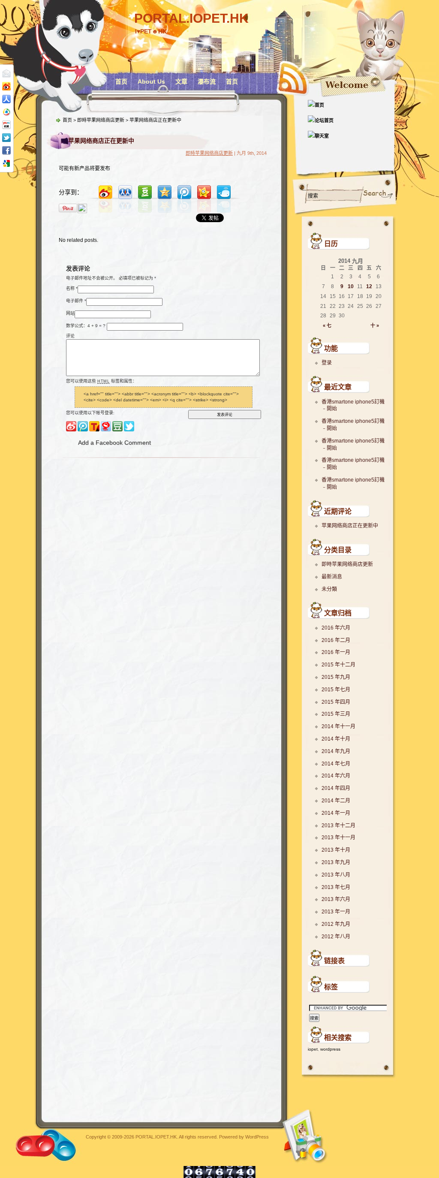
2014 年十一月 (338, 726)
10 (351, 286)
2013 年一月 (336, 912)
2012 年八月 (336, 937)
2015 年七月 (336, 690)
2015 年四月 (336, 702)
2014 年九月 (336, 751)
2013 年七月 (336, 887)
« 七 (327, 325)
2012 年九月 (336, 924)
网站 (70, 312)
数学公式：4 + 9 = (84, 325)
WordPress (257, 1136)
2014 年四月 (336, 788)
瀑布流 (207, 81)
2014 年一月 (336, 813)
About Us (151, 81)
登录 (327, 363)
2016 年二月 (336, 640)
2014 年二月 (336, 801)
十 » (374, 325)
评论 (70, 336)
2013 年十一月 (338, 838)
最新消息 (332, 577)
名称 (70, 288)
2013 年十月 (336, 850)
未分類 (329, 589)
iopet (313, 1049)
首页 (121, 81)
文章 (181, 81)
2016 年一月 (336, 652)
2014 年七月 (336, 764)
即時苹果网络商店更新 (347, 564)
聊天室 (322, 136)
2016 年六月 (336, 628)
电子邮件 (74, 300)
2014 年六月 (336, 776)
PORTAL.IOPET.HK (191, 18)
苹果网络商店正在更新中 (350, 526)
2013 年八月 (336, 875)
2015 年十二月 (338, 665)
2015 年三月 (336, 714)
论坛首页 (324, 120)
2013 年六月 (336, 899)
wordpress (330, 1049)
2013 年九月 (336, 862)
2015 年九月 (336, 677)
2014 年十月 (336, 739)
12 (369, 286)
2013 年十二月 (338, 825)
